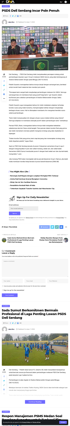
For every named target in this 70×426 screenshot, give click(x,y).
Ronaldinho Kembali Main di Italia (22, 185)
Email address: (14, 205)
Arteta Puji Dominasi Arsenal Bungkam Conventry (28, 179)
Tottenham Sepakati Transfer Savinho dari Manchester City (32, 188)
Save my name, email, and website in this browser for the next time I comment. (25, 286)
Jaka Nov (11, 22)
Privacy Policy (26, 422)
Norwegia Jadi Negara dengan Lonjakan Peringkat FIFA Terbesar (34, 176)
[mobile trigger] (3, 2)
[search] (57, 2)
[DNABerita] (10, 2)
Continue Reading (35, 402)
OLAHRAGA (6, 6)
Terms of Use (36, 422)
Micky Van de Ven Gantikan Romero (23, 182)
